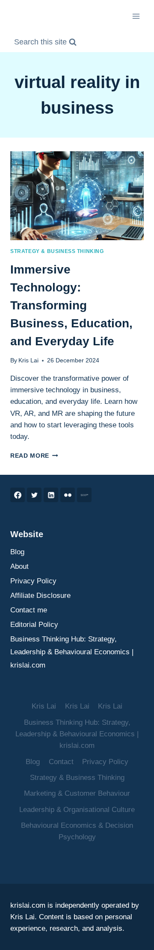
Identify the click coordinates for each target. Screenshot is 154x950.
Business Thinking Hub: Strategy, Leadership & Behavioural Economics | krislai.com (71, 652)
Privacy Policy (33, 581)
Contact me (28, 610)
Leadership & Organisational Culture (77, 810)
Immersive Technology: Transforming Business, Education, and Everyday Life (71, 305)
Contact (61, 762)
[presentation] (77, 195)
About (19, 566)
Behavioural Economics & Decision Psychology (77, 831)
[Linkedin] (51, 495)
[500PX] (84, 495)
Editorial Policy (34, 625)
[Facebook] (17, 495)
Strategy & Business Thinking (57, 251)
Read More (34, 456)
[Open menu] (136, 16)
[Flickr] (67, 495)
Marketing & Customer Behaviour (77, 793)
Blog (17, 552)
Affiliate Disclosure (40, 595)
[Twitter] (34, 495)
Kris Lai (28, 360)
